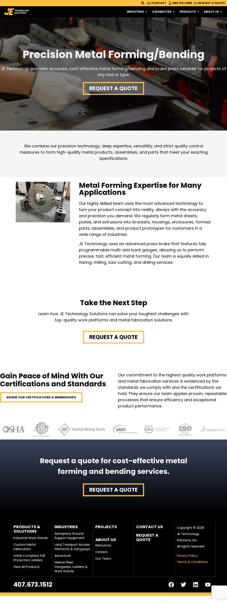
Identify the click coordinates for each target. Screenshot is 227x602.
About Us (105, 539)
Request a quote (147, 537)
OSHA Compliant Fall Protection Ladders (29, 557)
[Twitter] (183, 584)
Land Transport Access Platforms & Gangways (72, 546)
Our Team (103, 558)
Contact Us (149, 527)
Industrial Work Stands (31, 538)
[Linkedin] (195, 584)
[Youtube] (207, 584)
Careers (101, 552)
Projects (106, 527)
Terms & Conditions (192, 562)
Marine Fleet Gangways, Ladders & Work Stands (71, 566)
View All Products (26, 567)
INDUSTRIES (66, 527)
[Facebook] (171, 584)
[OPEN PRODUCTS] (198, 12)
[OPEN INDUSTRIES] (146, 12)
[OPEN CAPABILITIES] (173, 12)
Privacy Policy (187, 555)
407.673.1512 (33, 584)
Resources (103, 545)
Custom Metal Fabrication (25, 546)
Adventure (63, 555)
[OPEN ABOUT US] (221, 12)
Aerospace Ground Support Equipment (69, 535)
